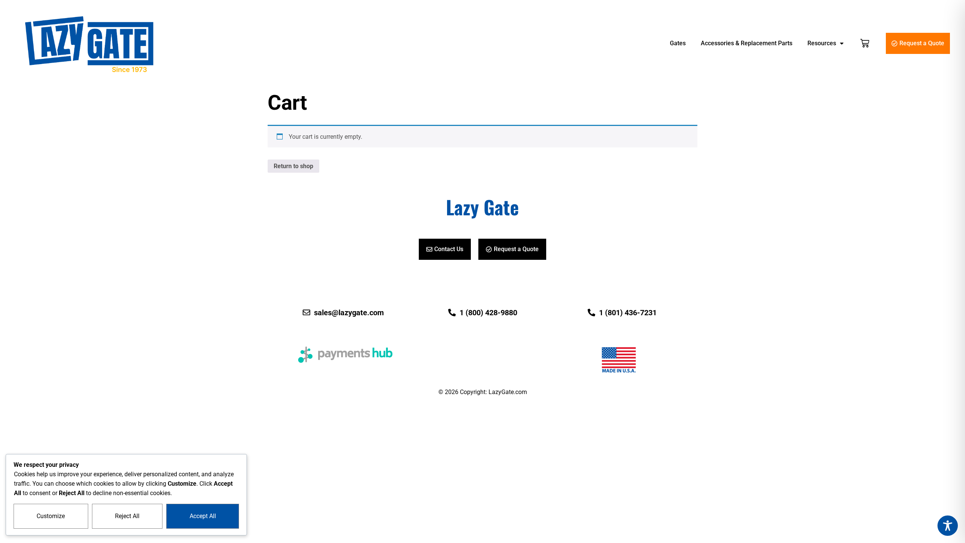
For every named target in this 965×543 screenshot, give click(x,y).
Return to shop (293, 166)
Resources (821, 43)
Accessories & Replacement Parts (746, 43)
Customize (51, 516)
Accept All (203, 516)
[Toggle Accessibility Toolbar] (947, 525)
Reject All (127, 516)
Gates (678, 43)
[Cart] (864, 43)
